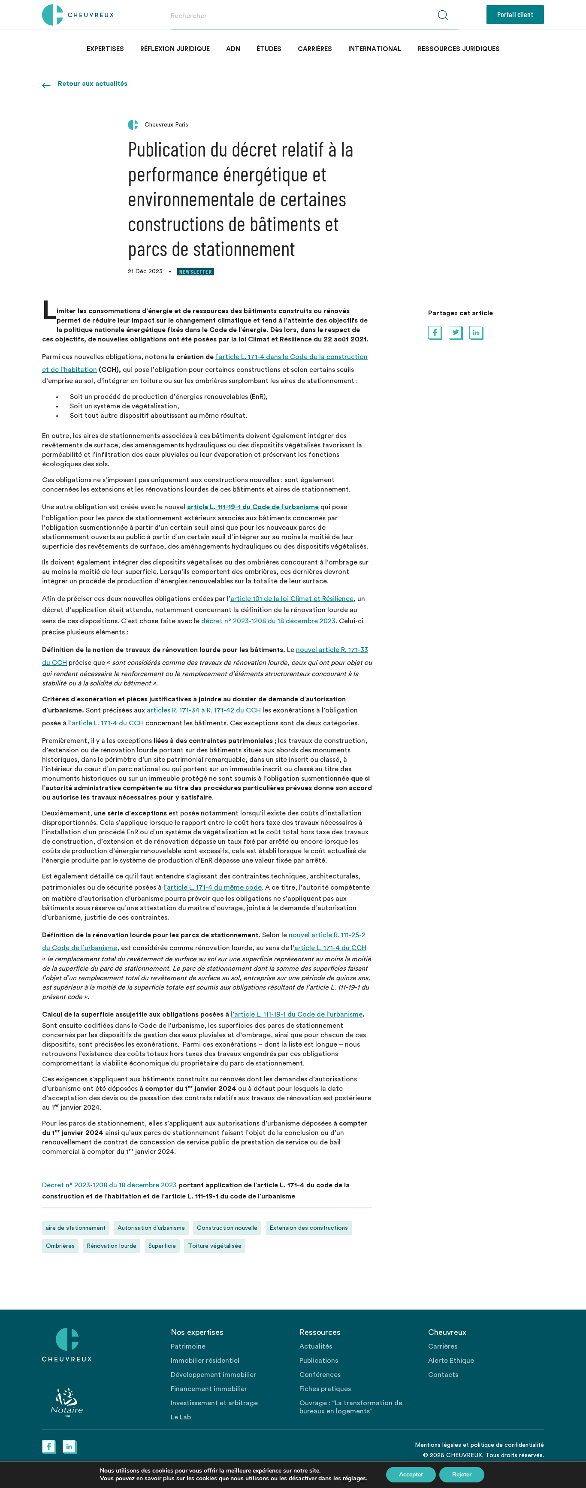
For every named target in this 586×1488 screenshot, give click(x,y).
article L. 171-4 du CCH (108, 723)
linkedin (475, 332)
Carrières (315, 49)
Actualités (315, 1346)
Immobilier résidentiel (205, 1360)
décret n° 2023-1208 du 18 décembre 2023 (268, 621)
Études (269, 49)
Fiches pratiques (325, 1388)
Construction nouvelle (227, 1228)
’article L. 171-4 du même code (213, 887)
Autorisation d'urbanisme (151, 1228)
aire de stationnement (76, 1228)
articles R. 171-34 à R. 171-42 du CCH (204, 710)
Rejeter (461, 1474)
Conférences (320, 1374)
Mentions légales (438, 1445)
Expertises (105, 49)
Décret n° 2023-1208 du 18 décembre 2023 (109, 1185)
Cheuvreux (78, 15)
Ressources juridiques (459, 49)
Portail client (515, 14)
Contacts (443, 1374)
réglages (354, 1478)
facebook (434, 332)
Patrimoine (188, 1346)
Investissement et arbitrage (214, 1403)
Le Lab (181, 1417)
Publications (318, 1360)
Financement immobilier (209, 1388)
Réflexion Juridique (175, 49)
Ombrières (60, 1246)
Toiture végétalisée (215, 1246)
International (375, 49)
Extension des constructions (308, 1228)
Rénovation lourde (111, 1246)
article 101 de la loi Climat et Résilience (291, 598)
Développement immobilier (213, 1374)
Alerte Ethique (451, 1360)
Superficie (162, 1246)
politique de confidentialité (507, 1445)
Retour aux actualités (92, 83)
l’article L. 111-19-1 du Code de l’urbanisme (296, 1014)
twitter (455, 332)
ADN (233, 49)
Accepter (411, 1474)
